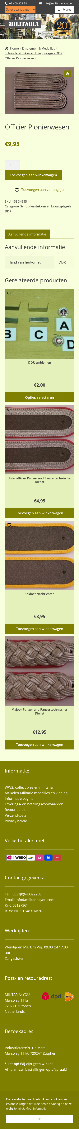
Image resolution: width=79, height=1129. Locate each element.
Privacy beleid (16, 821)
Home (14, 48)
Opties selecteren (39, 397)
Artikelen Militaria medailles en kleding (36, 793)
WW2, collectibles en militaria (29, 787)
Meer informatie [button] (36, 1108)
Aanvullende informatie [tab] (27, 234)
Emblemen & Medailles (38, 48)
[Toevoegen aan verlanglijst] (9, 293)
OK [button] (40, 1119)
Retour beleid (15, 809)
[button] (67, 73)
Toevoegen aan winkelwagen (33, 175)
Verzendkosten (17, 815)
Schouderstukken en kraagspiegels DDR (33, 53)
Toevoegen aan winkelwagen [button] (39, 513)
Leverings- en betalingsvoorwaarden (34, 804)
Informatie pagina (19, 798)
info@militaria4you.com (35, 899)
